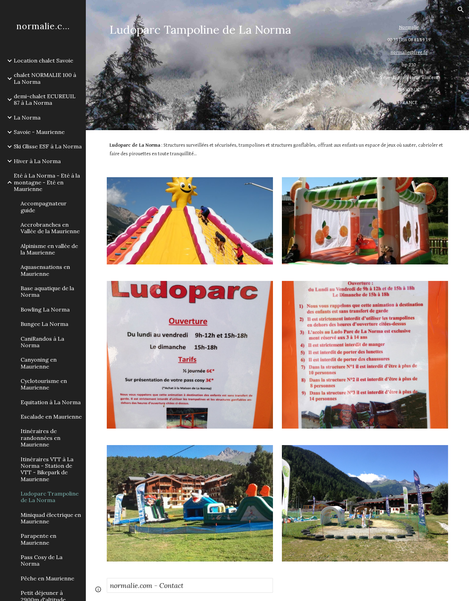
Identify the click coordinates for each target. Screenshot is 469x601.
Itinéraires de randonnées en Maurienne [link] (40, 438)
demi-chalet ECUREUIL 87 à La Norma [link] (45, 99)
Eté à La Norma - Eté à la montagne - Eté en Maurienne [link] (47, 182)
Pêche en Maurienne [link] (47, 578)
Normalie (409, 27)
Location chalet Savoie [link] (43, 60)
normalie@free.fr (408, 52)
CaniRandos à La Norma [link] (42, 342)
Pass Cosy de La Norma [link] (41, 560)
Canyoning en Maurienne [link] (39, 363)
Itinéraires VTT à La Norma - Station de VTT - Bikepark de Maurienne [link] (47, 469)
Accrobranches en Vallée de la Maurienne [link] (50, 228)
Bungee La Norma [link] (44, 323)
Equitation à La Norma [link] (51, 402)
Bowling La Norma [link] (45, 309)
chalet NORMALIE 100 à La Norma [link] (45, 78)
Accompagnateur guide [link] (44, 206)
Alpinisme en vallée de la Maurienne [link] (49, 249)
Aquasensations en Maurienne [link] (45, 270)
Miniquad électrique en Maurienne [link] (51, 518)
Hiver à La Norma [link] (37, 161)
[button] (461, 9)
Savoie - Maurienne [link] (39, 131)
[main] (234, 30)
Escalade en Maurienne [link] (51, 416)
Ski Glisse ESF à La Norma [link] (48, 146)
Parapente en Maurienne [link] (38, 539)
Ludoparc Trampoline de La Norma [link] (50, 496)
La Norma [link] (27, 117)
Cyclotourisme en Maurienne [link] (44, 384)
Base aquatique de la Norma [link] (47, 291)
